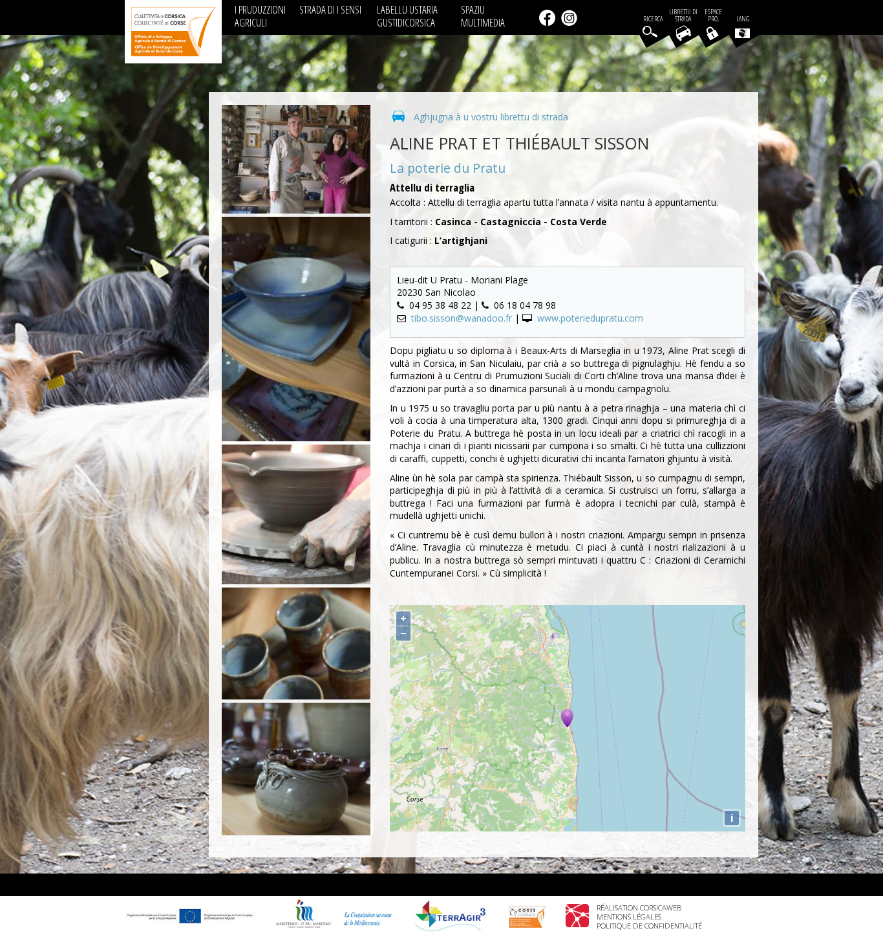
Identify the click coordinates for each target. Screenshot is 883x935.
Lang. (743, 19)
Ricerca (653, 19)
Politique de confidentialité (649, 925)
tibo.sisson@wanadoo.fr (461, 318)
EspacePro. (713, 15)
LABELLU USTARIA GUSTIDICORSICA (407, 16)
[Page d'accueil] (173, 31)
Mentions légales (629, 916)
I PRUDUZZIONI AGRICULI (260, 16)
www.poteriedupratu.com (590, 318)
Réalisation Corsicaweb (639, 907)
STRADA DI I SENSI (330, 9)
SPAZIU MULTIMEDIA (483, 16)
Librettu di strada (683, 15)
